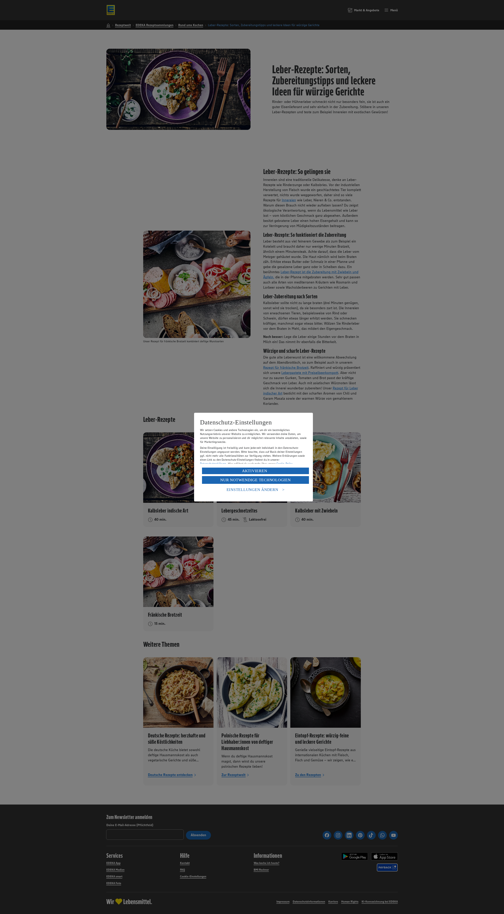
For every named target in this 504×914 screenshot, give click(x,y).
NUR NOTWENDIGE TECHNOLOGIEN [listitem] (255, 480)
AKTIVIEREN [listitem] (254, 471)
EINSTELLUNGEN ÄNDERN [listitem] (252, 489)
